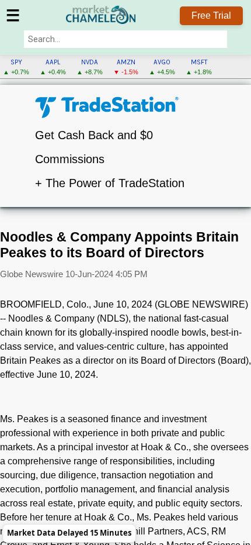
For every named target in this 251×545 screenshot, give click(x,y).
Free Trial (211, 15)
